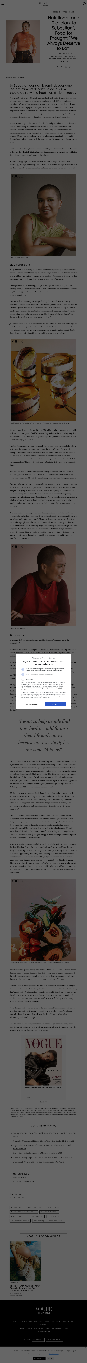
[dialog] (43, 681)
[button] (43, 679)
